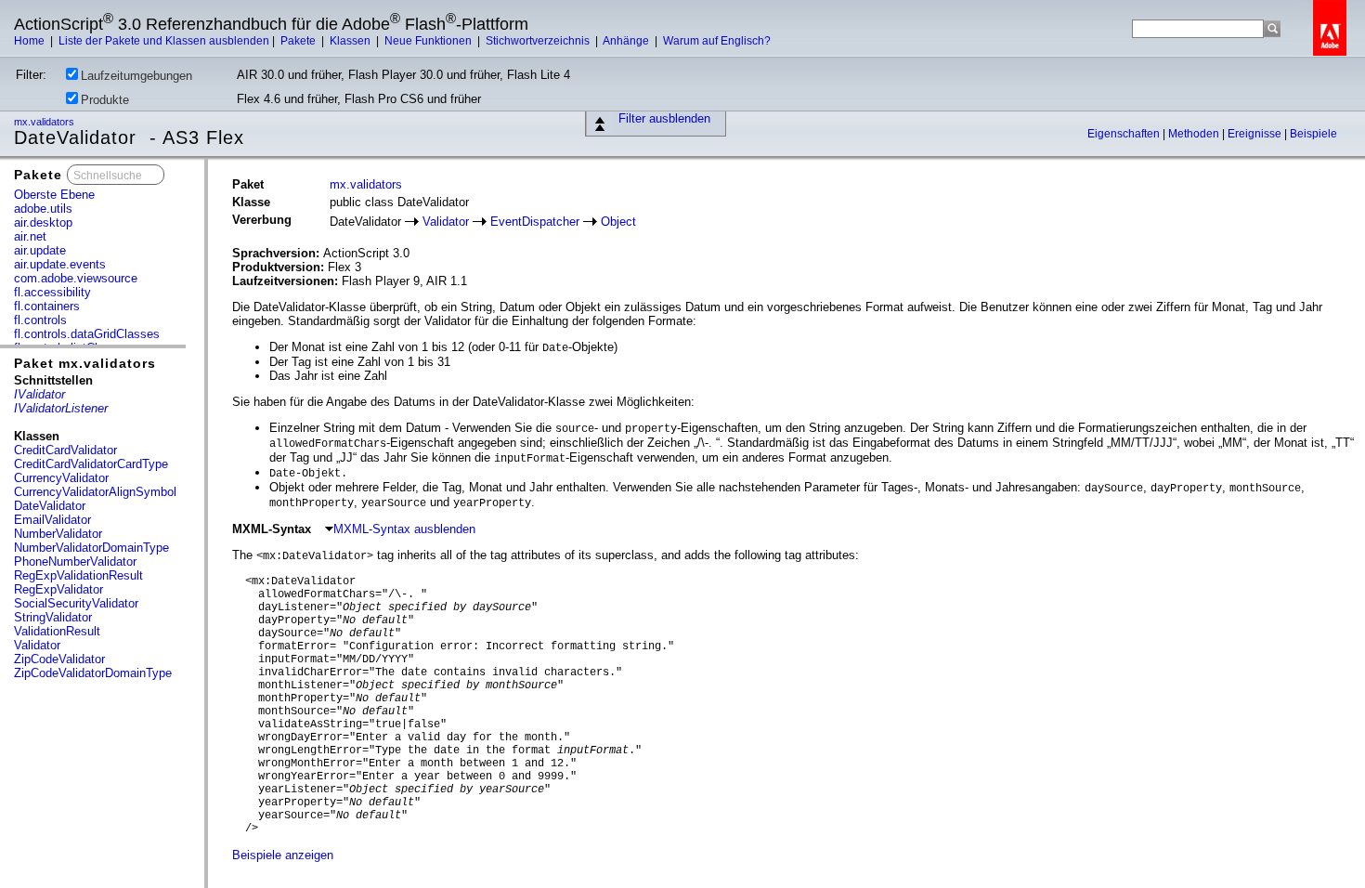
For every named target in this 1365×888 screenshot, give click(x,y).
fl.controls (40, 320)
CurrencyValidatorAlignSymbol (95, 492)
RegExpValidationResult (78, 575)
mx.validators (45, 121)
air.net (30, 236)
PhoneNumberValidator (75, 561)
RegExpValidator (58, 589)
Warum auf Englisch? (717, 40)
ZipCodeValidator (59, 659)
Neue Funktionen (429, 40)
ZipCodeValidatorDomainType (93, 673)
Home (30, 40)
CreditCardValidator (65, 450)
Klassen (351, 40)
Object (618, 222)
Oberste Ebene (54, 195)
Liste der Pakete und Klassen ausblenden (163, 40)
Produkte (105, 100)
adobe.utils (43, 208)
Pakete (299, 40)
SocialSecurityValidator (76, 603)
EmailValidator (52, 520)
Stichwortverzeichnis (539, 40)
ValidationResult (57, 631)
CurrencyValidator (61, 478)
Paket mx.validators (85, 363)
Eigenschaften (1125, 133)
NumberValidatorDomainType (91, 548)
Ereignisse (1256, 133)
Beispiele (1313, 133)
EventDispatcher (534, 222)
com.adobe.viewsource (75, 278)
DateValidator (49, 506)
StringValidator (53, 617)
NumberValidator (58, 534)
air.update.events (60, 264)
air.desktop (43, 222)
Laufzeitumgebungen (136, 76)
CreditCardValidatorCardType (91, 464)
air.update (40, 250)
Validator (37, 645)
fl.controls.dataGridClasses (87, 334)
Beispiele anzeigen (282, 855)
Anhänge (627, 40)
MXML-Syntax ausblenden (404, 529)
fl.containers (47, 306)
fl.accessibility (52, 292)
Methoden (1195, 133)
